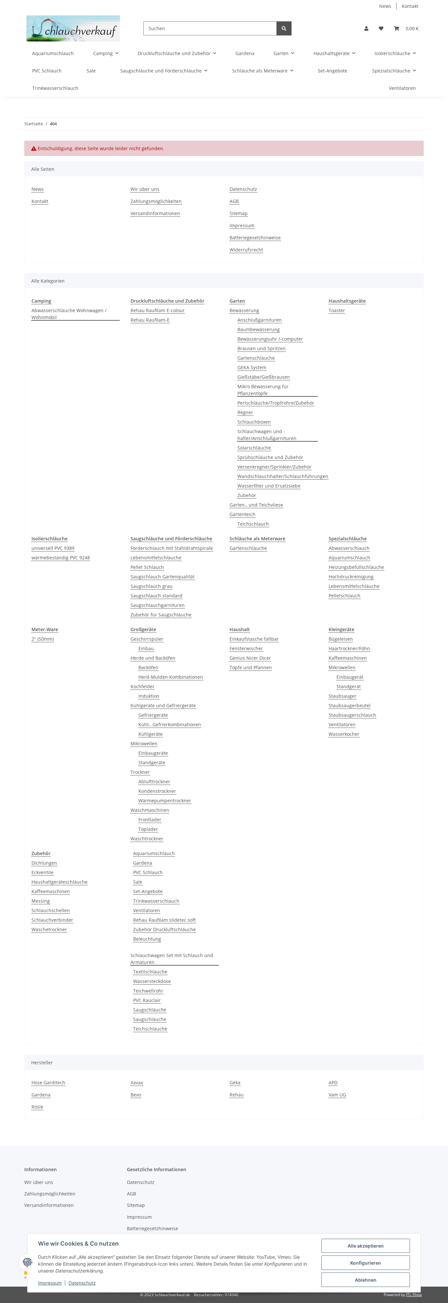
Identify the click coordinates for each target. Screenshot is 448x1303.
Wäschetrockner (49, 929)
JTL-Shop (414, 1294)
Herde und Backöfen (153, 658)
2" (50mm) (42, 639)
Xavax (137, 1082)
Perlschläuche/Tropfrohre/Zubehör (275, 403)
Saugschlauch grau (152, 586)
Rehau (237, 1095)
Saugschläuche (149, 1010)
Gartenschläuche (256, 358)
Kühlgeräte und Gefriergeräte (163, 705)
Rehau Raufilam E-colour (158, 310)
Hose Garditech (48, 1082)
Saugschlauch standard (156, 595)
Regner (245, 412)
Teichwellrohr (148, 991)
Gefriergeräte (153, 715)
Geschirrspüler (147, 639)
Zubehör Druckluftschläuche (164, 929)
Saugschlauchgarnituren (158, 605)
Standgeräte (151, 762)
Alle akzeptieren (366, 1246)
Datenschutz (82, 1283)
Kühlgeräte (150, 734)
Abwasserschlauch (349, 548)
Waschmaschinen (150, 810)
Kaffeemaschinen (348, 658)
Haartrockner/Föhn (349, 648)
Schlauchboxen (254, 422)
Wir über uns (145, 189)
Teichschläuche (150, 1029)
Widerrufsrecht (246, 250)
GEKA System (251, 367)
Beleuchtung (147, 939)
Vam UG (337, 1095)
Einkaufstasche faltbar (254, 639)
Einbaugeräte (153, 753)
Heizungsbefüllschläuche (356, 567)
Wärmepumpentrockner (164, 800)
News (385, 6)
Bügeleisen (341, 639)
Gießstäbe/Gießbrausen (263, 377)
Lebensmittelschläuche (156, 557)
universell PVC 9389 (52, 548)
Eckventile (42, 872)
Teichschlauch (253, 524)
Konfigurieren (365, 1263)
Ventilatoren (342, 724)
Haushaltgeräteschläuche (59, 882)
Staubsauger (342, 696)
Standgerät (348, 686)
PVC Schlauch (148, 872)
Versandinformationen (155, 213)
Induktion (148, 696)
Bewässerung (244, 310)
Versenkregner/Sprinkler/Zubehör (274, 467)
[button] (366, 28)
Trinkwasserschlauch (156, 901)
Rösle (37, 1107)
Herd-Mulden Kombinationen (170, 677)
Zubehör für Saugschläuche (161, 614)
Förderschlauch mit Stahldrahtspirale (172, 548)
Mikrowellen (144, 743)
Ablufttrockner (154, 781)
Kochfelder (142, 686)
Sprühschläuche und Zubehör (270, 457)
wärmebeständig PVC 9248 (60, 557)
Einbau (146, 648)
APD (333, 1082)
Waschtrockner (147, 838)
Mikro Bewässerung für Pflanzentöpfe (263, 389)
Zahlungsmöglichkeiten (156, 201)
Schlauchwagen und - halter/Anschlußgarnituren (266, 434)
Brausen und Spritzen (261, 348)
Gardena (142, 863)
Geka (235, 1082)
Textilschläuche (150, 972)
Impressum (50, 1283)
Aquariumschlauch (349, 557)
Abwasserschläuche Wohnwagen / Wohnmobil (69, 313)
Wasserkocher (344, 734)
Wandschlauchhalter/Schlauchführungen (282, 476)
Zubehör (246, 495)
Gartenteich (242, 514)
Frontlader (149, 819)
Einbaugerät (349, 677)
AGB (234, 201)
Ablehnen (366, 1280)
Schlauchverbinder (52, 920)
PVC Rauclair (147, 1000)
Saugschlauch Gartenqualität (162, 576)
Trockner (140, 772)
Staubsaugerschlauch (352, 715)
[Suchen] (284, 28)
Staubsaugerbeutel (350, 705)
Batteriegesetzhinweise (255, 237)
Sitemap (239, 213)
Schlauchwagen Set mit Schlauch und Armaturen (172, 958)
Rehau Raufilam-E (150, 320)
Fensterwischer (246, 648)
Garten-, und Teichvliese (256, 505)
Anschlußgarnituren (259, 320)
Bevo (136, 1095)
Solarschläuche (254, 448)
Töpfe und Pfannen (251, 667)
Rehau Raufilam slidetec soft (164, 920)
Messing (40, 901)
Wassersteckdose (152, 981)
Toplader (148, 829)
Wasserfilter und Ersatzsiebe (268, 486)
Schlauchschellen (50, 910)
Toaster (337, 310)
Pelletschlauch (344, 595)
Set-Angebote (148, 891)
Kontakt (410, 6)
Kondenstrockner (157, 791)
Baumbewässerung (258, 329)
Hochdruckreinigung (351, 576)
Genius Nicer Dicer (250, 658)
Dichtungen (44, 863)
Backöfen (148, 667)
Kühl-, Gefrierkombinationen (169, 724)
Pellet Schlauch (147, 567)
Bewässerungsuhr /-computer (270, 339)
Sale (137, 882)
